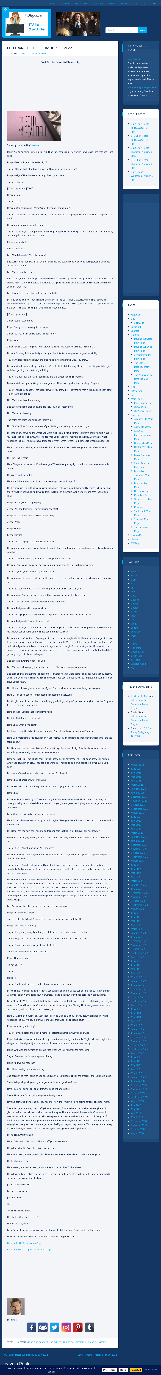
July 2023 (135, 913)
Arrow (134, 571)
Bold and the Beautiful (77, 1342)
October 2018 (138, 1129)
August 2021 (137, 1005)
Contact (135, 331)
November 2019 (139, 1089)
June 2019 (136, 1105)
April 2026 (136, 781)
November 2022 (139, 945)
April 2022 (136, 973)
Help (154, 3)
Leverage (136, 632)
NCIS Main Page (142, 491)
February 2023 (138, 933)
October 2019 (138, 1093)
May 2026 (136, 777)
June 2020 (136, 1061)
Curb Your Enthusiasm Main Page (142, 435)
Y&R (133, 668)
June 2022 (136, 965)
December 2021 (139, 989)
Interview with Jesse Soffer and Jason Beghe (141, 704)
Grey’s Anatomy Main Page (142, 465)
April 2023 (136, 925)
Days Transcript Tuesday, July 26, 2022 (97, 1355)
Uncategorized (138, 664)
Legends (135, 628)
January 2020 (138, 1081)
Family (134, 612)
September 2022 (139, 953)
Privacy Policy (138, 535)
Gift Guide (139, 323)
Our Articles (140, 407)
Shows (135, 3)
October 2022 (138, 949)
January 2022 (137, 985)
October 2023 (138, 901)
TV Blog (123, 3)
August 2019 (137, 1101)
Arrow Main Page (143, 427)
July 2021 (135, 1009)
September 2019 (139, 1097)
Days (133, 596)
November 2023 (139, 897)
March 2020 (137, 1073)
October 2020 (138, 1045)
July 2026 (136, 769)
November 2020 (139, 1041)
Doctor (134, 608)
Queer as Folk (137, 652)
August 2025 (137, 813)
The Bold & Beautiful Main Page (141, 367)
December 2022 (139, 941)
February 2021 (138, 1029)
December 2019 (139, 1085)
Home (52, 3)
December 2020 (139, 1037)
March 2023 (137, 929)
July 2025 (135, 817)
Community (136, 327)
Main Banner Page (143, 403)
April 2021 (136, 1021)
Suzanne (34, 145)
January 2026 (138, 793)
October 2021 (137, 997)
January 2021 (137, 1033)
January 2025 (137, 841)
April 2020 (136, 1069)
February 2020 (138, 1077)
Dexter (134, 604)
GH (132, 620)
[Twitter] (55, 1327)
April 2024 (136, 877)
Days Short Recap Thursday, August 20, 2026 (141, 152)
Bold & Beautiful (43, 1342)
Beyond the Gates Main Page (143, 341)
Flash (133, 616)
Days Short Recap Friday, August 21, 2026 (140, 128)
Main (133, 636)
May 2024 (136, 873)
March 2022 (137, 977)
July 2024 (136, 865)
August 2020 (137, 1053)
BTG (133, 584)
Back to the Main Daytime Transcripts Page (29, 1250)
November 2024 (139, 849)
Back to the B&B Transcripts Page (24, 1243)
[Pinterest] (78, 1327)
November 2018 (139, 1125)
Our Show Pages (142, 411)
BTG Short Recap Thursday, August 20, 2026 (141, 164)
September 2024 (139, 857)
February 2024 (138, 885)
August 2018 (137, 1133)
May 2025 (136, 825)
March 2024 (137, 881)
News (134, 644)
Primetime (136, 415)
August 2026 (137, 765)
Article (134, 576)
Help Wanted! (135, 59)
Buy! (145, 3)
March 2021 (137, 1025)
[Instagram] (66, 1327)
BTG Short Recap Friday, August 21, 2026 (140, 140)
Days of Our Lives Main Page (143, 349)
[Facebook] (31, 1327)
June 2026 (136, 773)
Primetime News (81, 3)
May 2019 (136, 1109)
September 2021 (139, 1001)
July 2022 (135, 961)
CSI (132, 588)
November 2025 (139, 801)
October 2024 (138, 853)
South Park (136, 656)
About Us (64, 3)
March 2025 (137, 833)
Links (133, 395)
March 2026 (137, 785)
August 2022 (137, 957)
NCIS (133, 640)
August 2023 (137, 909)
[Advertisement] (127, 14)
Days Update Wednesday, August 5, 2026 (142, 176)
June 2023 (136, 917)
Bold (33, 1342)
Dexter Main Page (143, 443)
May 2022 (136, 969)
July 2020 (136, 1057)
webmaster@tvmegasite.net (142, 87)
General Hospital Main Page (142, 357)
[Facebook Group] (43, 1327)
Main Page (136, 399)
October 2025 (138, 805)
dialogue (92, 1342)
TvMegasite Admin (38, 53)
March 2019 (137, 1117)
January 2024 (138, 889)
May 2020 (136, 1065)
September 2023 (139, 905)
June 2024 (136, 869)
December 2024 (139, 845)
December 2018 (139, 1121)
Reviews (111, 3)
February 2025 (138, 837)
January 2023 (137, 937)
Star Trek (135, 660)
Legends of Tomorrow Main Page (142, 475)
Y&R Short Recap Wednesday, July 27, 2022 (26, 1355)
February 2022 (138, 981)
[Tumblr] (89, 1327)
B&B (17, 1342)
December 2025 (139, 797)
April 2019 (136, 1113)
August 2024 (137, 861)
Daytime (135, 335)
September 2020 (139, 1049)
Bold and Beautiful (59, 1342)
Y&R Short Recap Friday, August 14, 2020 (142, 732)
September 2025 (139, 809)
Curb (133, 592)
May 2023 (136, 921)
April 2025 (136, 829)
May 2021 (136, 1017)
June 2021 (136, 1013)
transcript (101, 1342)
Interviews (98, 3)
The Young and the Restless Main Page (143, 379)
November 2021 (139, 993)
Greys (134, 624)
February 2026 (138, 789)
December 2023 (139, 893)
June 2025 (136, 821)
